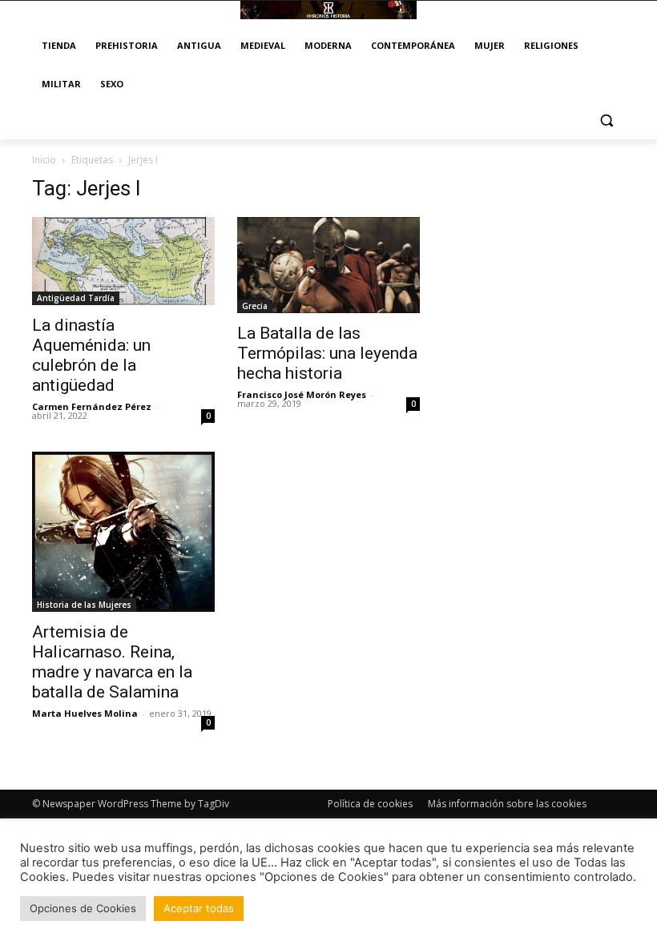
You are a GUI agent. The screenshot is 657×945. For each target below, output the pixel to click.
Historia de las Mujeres (84, 604)
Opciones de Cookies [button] (83, 908)
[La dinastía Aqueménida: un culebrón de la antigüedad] (123, 261)
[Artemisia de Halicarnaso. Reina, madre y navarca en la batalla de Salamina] (123, 532)
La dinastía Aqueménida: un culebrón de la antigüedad (91, 355)
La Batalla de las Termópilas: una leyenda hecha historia (327, 353)
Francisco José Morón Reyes (301, 394)
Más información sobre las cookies (507, 803)
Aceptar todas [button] (198, 908)
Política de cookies (370, 803)
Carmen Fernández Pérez (91, 406)
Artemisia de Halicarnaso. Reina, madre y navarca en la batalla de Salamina (112, 662)
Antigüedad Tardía (76, 298)
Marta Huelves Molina (85, 713)
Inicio (44, 160)
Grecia (255, 306)
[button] (606, 120)
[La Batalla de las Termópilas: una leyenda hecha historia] (328, 265)
